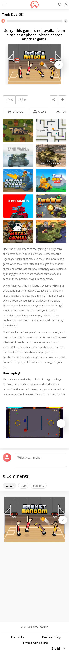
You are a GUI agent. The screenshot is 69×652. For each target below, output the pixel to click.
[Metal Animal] (18, 231)
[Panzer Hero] (18, 130)
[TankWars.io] (18, 155)
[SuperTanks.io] (51, 130)
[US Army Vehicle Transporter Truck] (51, 155)
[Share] (53, 99)
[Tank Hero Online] (51, 181)
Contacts (17, 637)
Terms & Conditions (34, 643)
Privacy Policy (51, 637)
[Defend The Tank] (18, 181)
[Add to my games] (62, 99)
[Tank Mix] (51, 231)
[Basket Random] (34, 64)
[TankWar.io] (51, 206)
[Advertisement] (34, 580)
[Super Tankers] (18, 206)
